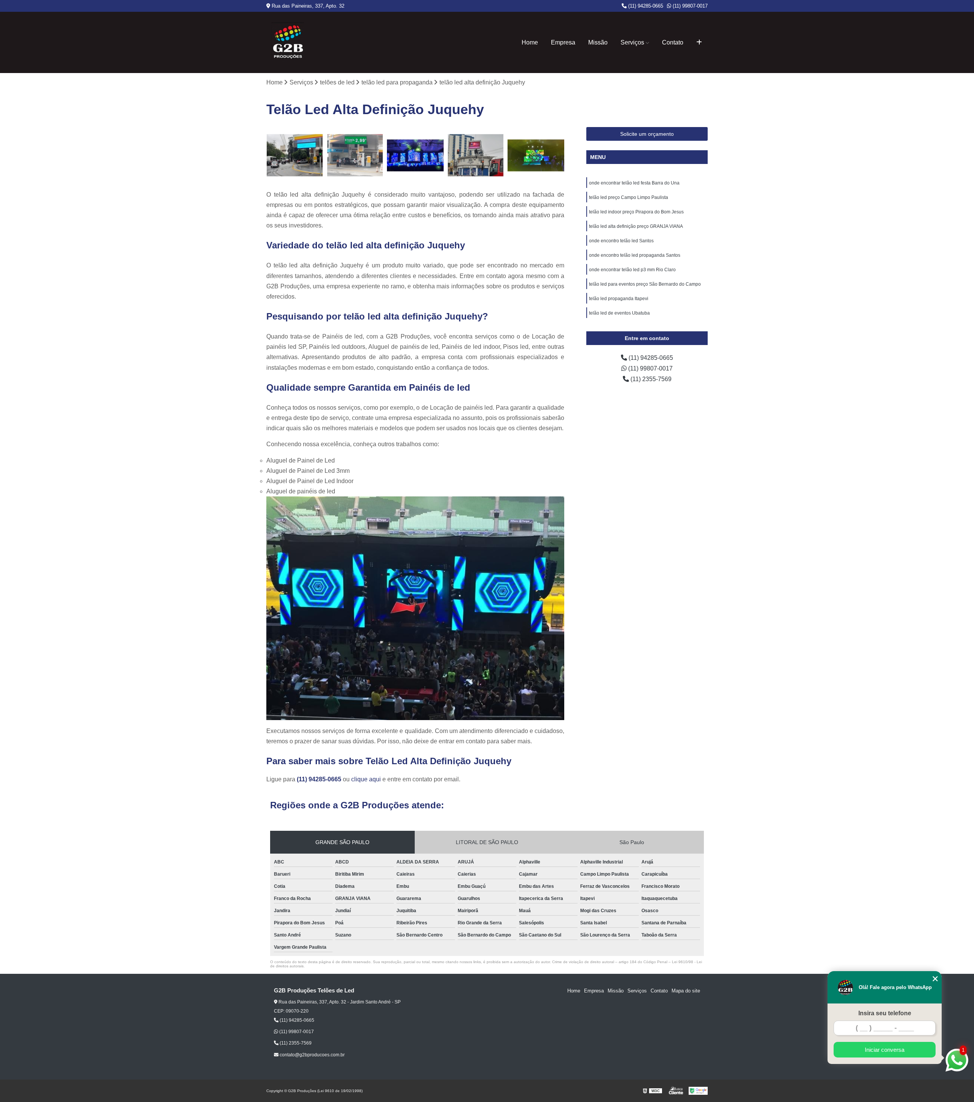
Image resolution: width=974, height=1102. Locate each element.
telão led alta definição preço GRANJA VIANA (636, 226)
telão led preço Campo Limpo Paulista (628, 197)
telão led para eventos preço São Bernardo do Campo (645, 284)
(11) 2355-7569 (650, 379)
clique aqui (366, 779)
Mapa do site (686, 991)
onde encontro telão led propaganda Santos (634, 255)
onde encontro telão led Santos (621, 240)
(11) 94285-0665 (645, 6)
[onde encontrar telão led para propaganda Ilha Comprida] (294, 155)
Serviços (632, 42)
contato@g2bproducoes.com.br (312, 1054)
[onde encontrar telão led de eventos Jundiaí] (415, 155)
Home (530, 42)
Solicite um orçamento (647, 134)
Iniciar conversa (884, 1049)
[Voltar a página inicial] (287, 42)
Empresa (563, 42)
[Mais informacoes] (699, 42)
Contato (672, 42)
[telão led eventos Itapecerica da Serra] (536, 155)
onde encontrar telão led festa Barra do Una (634, 183)
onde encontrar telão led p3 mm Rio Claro (632, 269)
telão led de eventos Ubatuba (619, 313)
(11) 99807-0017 (689, 6)
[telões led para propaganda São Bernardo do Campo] (355, 155)
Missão (598, 42)
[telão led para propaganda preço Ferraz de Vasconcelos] (475, 155)
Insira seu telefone (884, 1013)
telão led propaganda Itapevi (618, 298)
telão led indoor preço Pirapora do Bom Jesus (636, 212)
